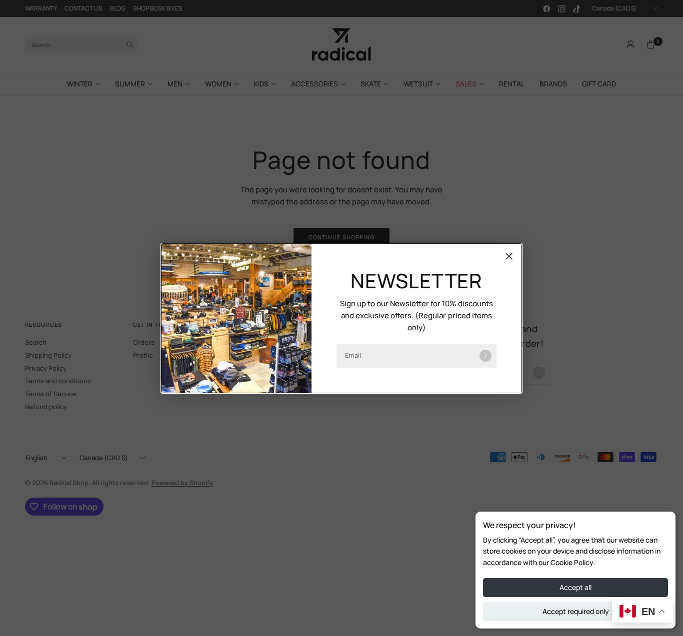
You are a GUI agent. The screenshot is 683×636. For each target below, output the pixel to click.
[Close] (509, 256)
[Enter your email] (486, 356)
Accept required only (575, 611)
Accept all (576, 587)
